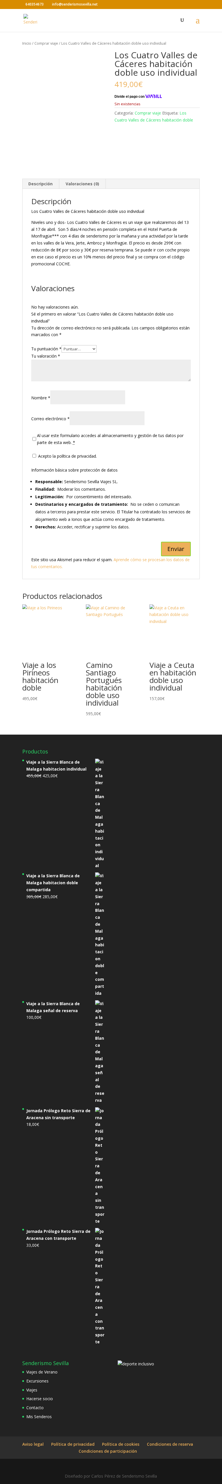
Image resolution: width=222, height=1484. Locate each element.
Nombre (40, 398)
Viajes (31, 1390)
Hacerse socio (39, 1398)
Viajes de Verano (42, 1372)
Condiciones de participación (108, 1451)
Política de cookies (120, 1444)
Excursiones (37, 1381)
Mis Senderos (39, 1416)
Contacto (35, 1407)
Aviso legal (33, 1444)
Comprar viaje (46, 43)
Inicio (26, 43)
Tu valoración (45, 356)
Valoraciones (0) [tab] (82, 183)
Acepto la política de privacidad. (67, 456)
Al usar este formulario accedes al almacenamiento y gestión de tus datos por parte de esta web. (110, 439)
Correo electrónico (50, 418)
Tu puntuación (46, 348)
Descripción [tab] (40, 183)
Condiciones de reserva (170, 1444)
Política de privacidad (73, 1444)
